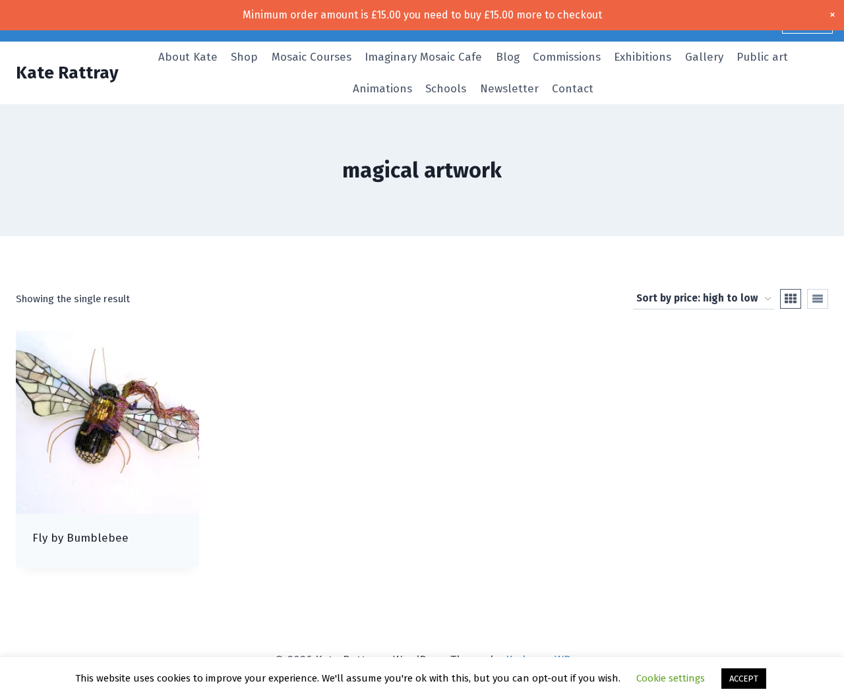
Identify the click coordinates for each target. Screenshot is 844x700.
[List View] (817, 299)
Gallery (704, 57)
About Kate (188, 57)
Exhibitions (642, 57)
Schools (445, 89)
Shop (244, 57)
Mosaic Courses (311, 57)
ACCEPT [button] (743, 679)
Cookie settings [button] (670, 678)
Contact (572, 89)
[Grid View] (790, 299)
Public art (762, 57)
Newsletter (509, 89)
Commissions (567, 57)
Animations (382, 89)
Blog (508, 57)
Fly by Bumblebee (80, 538)
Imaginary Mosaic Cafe (423, 57)
